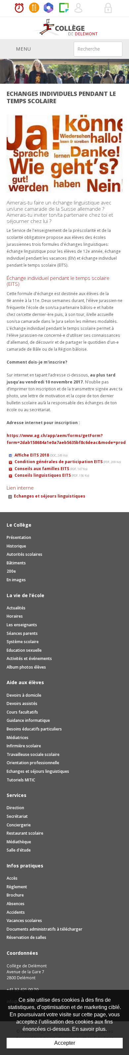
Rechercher (113, 48)
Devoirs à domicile (24, 695)
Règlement (17, 887)
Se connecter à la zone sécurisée (108, 8)
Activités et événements (29, 658)
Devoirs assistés (22, 703)
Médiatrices (17, 737)
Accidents (16, 912)
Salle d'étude (19, 850)
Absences (15, 903)
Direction (15, 808)
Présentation (19, 537)
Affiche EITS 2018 (41, 455)
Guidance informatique (28, 720)
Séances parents (22, 633)
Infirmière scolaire (24, 746)
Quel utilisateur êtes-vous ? (78, 8)
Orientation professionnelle (33, 763)
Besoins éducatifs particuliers (34, 729)
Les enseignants (22, 625)
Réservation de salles (93, 8)
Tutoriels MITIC (21, 780)
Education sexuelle (24, 650)
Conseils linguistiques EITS (52, 475)
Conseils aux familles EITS (51, 468)
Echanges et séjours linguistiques (49, 496)
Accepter (64, 1043)
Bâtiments (16, 563)
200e (11, 571)
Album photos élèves (26, 667)
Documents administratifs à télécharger (44, 929)
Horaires (19, 8)
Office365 (49, 8)
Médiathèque (19, 842)
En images (16, 580)
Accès (12, 878)
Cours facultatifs (22, 712)
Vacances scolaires (24, 920)
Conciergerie (19, 825)
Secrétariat (17, 816)
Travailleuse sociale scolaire (33, 754)
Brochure (15, 895)
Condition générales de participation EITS (68, 461)
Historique (16, 546)
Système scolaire (23, 641)
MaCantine (34, 8)
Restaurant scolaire (25, 833)
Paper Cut (63, 8)
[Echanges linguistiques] (64, 153)
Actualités (16, 608)
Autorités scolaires (24, 554)
